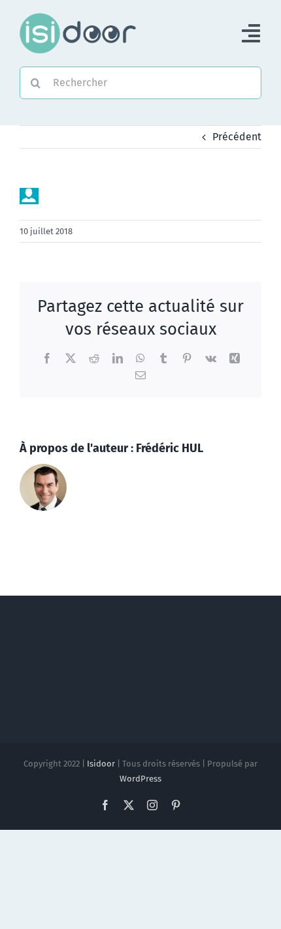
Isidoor (101, 764)
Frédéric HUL (169, 448)
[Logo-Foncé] (78, 18)
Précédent (236, 136)
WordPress (140, 779)
